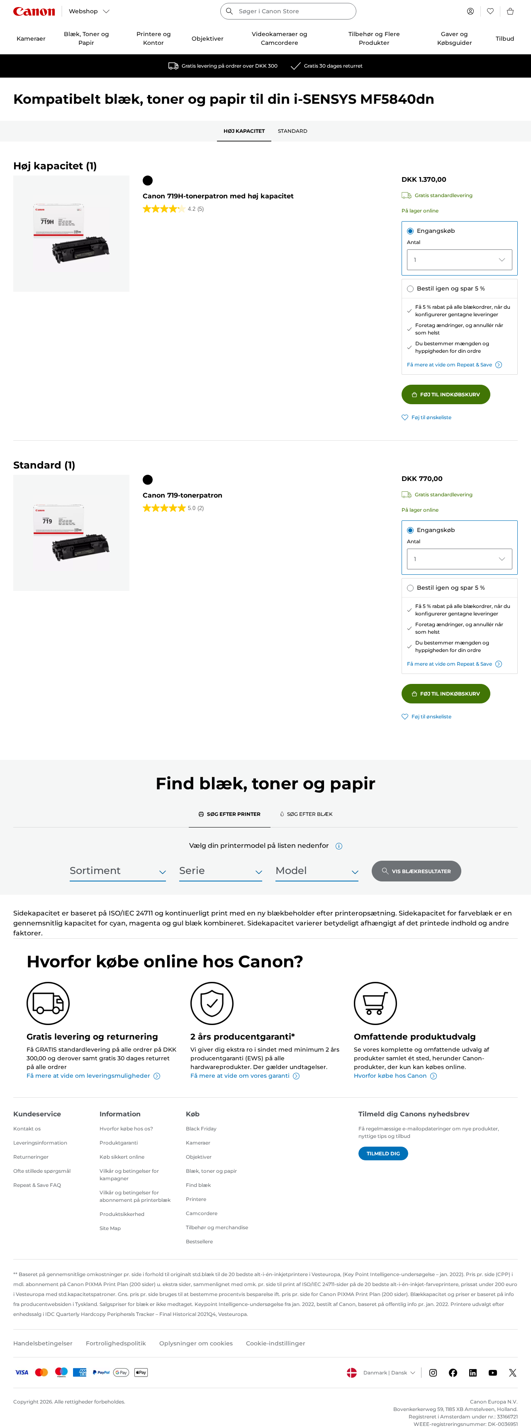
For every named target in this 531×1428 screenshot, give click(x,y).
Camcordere (201, 1213)
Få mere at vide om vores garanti (240, 1075)
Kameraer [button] (31, 38)
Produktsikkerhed (122, 1214)
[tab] (229, 814)
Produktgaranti (119, 1143)
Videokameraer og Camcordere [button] (279, 38)
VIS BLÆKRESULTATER (421, 871)
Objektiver (199, 1157)
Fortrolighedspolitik (116, 1343)
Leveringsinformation (40, 1143)
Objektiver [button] (208, 38)
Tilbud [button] (505, 38)
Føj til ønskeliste (431, 417)
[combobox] (288, 11)
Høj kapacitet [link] (244, 131)
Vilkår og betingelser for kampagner (129, 1174)
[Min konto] (470, 11)
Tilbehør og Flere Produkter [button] (374, 38)
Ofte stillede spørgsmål (42, 1171)
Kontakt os (27, 1128)
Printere (196, 1199)
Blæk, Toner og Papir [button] (86, 38)
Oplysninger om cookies (196, 1343)
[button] (339, 846)
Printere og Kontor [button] (153, 38)
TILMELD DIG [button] (383, 1153)
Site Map (110, 1228)
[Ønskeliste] (490, 11)
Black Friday (201, 1128)
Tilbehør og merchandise (217, 1227)
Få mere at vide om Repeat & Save (449, 364)
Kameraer (198, 1143)
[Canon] (34, 11)
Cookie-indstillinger (275, 1343)
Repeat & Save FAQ (37, 1185)
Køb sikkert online (122, 1157)
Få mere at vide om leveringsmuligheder (88, 1075)
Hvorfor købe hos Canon (390, 1075)
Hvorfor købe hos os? (126, 1128)
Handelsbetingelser (43, 1343)
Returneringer (31, 1157)
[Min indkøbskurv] (511, 11)
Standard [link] (292, 131)
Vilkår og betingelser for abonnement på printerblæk (135, 1196)
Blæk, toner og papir (211, 1171)
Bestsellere (199, 1241)
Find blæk (198, 1185)
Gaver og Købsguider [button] (454, 38)
